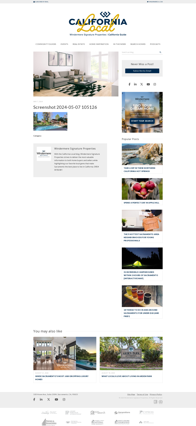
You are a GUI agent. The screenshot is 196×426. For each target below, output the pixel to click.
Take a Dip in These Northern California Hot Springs (139, 169)
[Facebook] (129, 84)
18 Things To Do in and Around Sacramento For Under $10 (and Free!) (141, 313)
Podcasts (155, 44)
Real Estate (79, 44)
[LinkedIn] (135, 84)
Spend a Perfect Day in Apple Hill (141, 203)
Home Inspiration (99, 44)
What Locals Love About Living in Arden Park (127, 376)
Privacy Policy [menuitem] (156, 394)
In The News (119, 44)
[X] (141, 84)
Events (64, 44)
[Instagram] (154, 84)
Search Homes (138, 44)
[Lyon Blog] (98, 23)
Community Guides (46, 44)
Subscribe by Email (142, 70)
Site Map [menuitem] (131, 394)
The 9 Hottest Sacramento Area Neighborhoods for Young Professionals (141, 237)
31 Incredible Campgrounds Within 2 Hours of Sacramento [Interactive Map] (141, 275)
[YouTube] (148, 84)
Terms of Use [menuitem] (142, 394)
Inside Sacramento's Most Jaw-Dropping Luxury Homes (62, 377)
